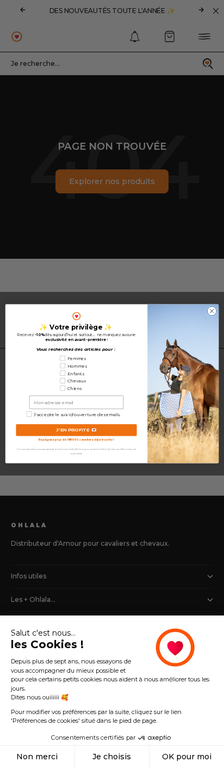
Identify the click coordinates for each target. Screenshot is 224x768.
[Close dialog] (211, 311)
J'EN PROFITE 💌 (76, 430)
